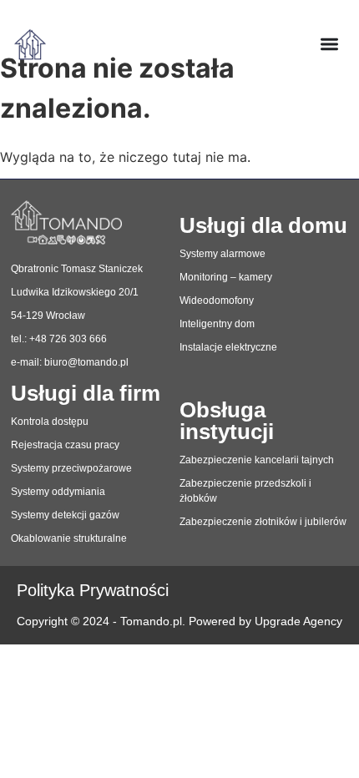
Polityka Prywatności (93, 590)
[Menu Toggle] (329, 43)
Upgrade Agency (298, 621)
